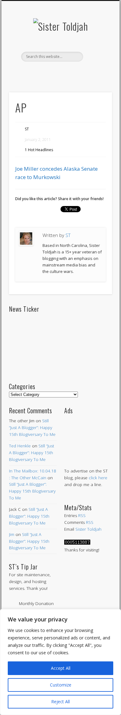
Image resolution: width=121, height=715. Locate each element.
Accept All (60, 668)
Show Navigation (97, 55)
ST (27, 129)
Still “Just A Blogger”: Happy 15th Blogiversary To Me (32, 427)
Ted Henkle (20, 446)
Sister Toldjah (88, 529)
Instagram (86, 72)
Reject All (60, 701)
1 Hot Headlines (39, 149)
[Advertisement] (88, 434)
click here (98, 477)
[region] (60, 662)
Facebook (33, 72)
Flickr (73, 72)
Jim (11, 534)
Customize (60, 685)
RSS (82, 515)
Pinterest (60, 72)
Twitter (47, 72)
